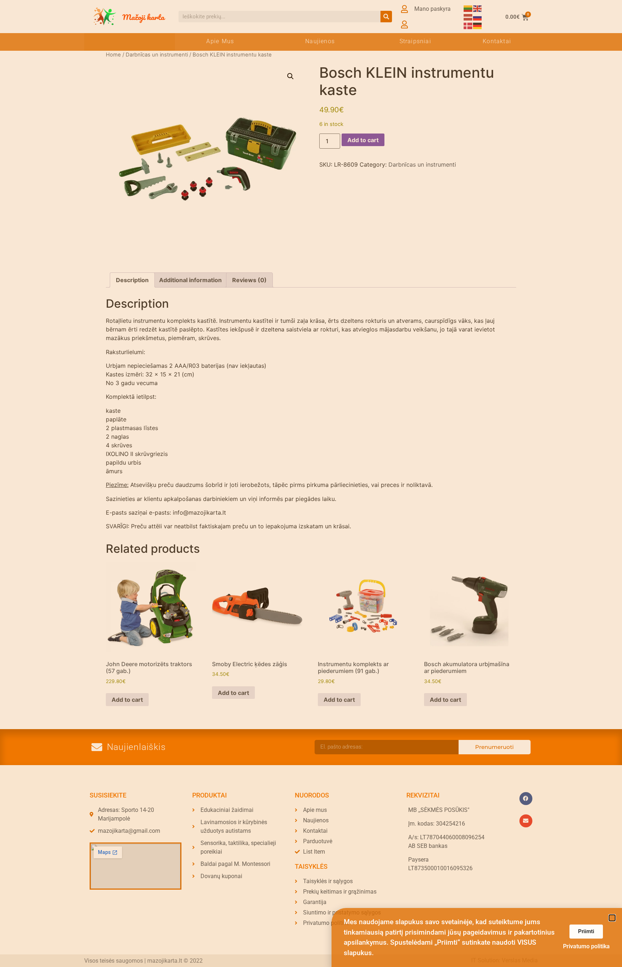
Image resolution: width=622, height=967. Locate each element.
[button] (612, 918)
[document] (311, 483)
